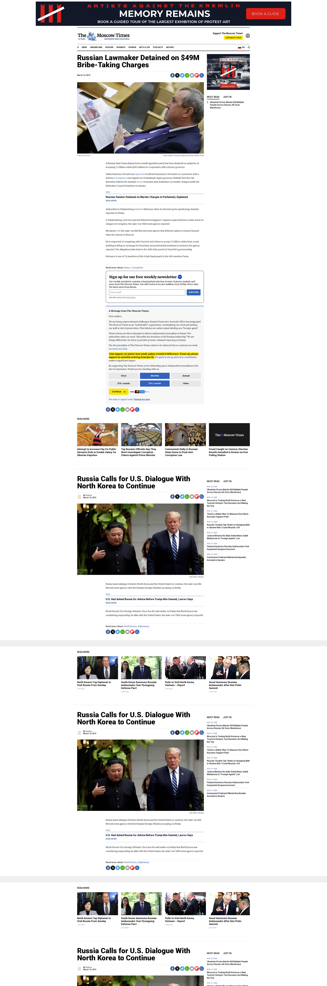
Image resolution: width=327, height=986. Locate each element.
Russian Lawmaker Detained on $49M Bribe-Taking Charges (138, 61)
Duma (127, 267)
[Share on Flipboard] (197, 75)
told (119, 230)
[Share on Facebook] (172, 75)
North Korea (130, 626)
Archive (170, 47)
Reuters (89, 495)
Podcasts (158, 47)
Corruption (137, 267)
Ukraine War (96, 47)
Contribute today (233, 38)
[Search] (249, 47)
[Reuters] (79, 496)
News (84, 47)
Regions (109, 47)
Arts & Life (144, 47)
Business (120, 47)
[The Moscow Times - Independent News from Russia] (103, 36)
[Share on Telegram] (182, 75)
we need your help (118, 348)
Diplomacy (143, 626)
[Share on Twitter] (177, 75)
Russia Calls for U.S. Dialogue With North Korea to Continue (133, 482)
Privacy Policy (131, 297)
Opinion (132, 47)
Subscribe (194, 292)
